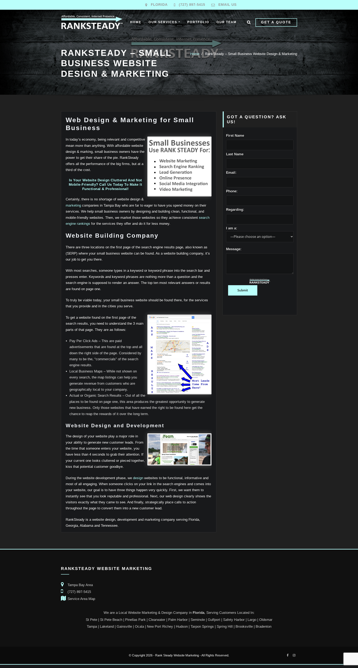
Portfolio (198, 22)
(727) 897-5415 (192, 5)
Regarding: (235, 210)
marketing (73, 205)
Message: (234, 249)
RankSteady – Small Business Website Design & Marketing (251, 54)
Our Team (226, 22)
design (138, 478)
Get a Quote (276, 22)
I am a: (231, 228)
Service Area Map (81, 599)
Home (135, 22)
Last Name (234, 154)
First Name (235, 136)
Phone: (232, 191)
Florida (159, 5)
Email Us (227, 5)
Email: (231, 173)
